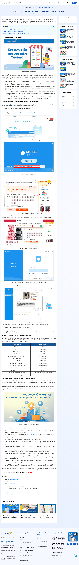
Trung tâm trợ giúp (41, 538)
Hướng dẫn (34, 2)
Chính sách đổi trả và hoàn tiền (26, 558)
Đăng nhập (69, 2)
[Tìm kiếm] (64, 2)
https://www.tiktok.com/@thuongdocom (16, 492)
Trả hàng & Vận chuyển (42, 546)
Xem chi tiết (5, 520)
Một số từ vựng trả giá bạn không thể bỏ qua (14, 31)
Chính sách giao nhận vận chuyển (27, 547)
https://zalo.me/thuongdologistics (14, 494)
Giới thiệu (15, 2)
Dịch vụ (20, 2)
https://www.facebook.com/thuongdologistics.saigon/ (20, 491)
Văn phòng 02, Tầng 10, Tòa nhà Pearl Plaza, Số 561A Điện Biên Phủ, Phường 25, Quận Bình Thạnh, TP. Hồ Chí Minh (58, 547)
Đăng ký (74, 2)
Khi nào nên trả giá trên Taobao (11, 28)
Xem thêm (53, 501)
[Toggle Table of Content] (52, 26)
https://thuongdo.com (13, 479)
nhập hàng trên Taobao (11, 104)
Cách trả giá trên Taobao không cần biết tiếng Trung (16, 33)
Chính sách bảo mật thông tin (26, 542)
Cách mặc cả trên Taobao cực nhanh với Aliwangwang (17, 29)
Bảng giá (27, 2)
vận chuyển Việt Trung (32, 434)
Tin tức (48, 2)
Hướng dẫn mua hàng (41, 543)
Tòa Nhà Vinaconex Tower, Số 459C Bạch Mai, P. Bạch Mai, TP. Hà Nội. (58, 539)
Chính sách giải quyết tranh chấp (26, 550)
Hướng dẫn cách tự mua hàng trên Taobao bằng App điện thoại (28, 517)
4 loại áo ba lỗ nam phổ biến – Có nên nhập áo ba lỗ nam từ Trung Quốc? (47, 517)
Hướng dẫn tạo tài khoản (42, 541)
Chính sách (41, 2)
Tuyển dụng (59, 2)
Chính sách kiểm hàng (24, 552)
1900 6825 (57, 552)
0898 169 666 (56, 555)
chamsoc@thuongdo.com (13, 483)
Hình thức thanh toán (24, 560)
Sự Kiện (53, 2)
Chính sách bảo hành (24, 545)
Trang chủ (26, 7)
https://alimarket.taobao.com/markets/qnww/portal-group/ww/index (22, 112)
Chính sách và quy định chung (26, 555)
